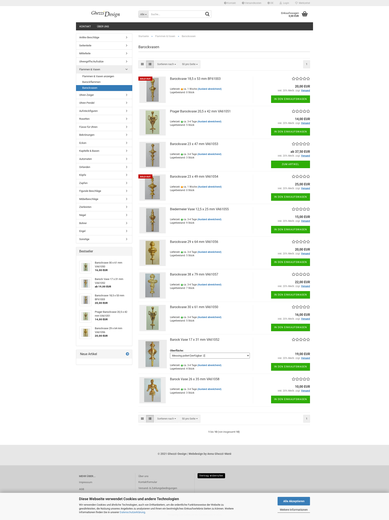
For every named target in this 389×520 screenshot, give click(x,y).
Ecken (82, 142)
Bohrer (83, 223)
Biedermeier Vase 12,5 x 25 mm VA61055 (199, 209)
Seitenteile (85, 45)
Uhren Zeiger (86, 94)
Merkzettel (304, 3)
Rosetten (84, 118)
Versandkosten (252, 3)
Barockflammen (91, 81)
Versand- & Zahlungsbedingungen (157, 488)
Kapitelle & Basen (89, 150)
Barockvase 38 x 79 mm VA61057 (194, 274)
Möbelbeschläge (88, 199)
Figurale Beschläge (90, 190)
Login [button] (285, 3)
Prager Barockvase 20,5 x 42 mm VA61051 (200, 111)
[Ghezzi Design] (105, 14)
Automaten (85, 158)
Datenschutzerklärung (132, 512)
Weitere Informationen (294, 509)
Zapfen (83, 183)
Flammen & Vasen (89, 69)
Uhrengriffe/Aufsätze (91, 61)
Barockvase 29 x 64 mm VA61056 (194, 242)
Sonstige (84, 239)
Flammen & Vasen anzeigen (98, 76)
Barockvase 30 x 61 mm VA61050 (194, 307)
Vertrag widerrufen (211, 475)
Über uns (103, 26)
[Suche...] (207, 14)
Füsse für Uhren (88, 126)
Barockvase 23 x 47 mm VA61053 (194, 144)
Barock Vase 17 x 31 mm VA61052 (194, 340)
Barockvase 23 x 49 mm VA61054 (194, 176)
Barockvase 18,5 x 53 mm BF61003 (195, 79)
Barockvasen (89, 87)
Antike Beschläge (89, 37)
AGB (81, 489)
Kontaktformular (147, 482)
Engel (82, 231)
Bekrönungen (86, 134)
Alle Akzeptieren (294, 501)
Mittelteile (85, 53)
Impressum (85, 482)
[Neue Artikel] (127, 354)
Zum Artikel (290, 164)
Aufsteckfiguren (88, 110)
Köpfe (82, 174)
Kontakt (231, 3)
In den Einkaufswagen (290, 99)
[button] (270, 3)
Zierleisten (85, 206)
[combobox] (167, 64)
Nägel (82, 215)
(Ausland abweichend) (210, 89)
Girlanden (84, 167)
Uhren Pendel (86, 102)
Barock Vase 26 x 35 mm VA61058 (194, 379)
